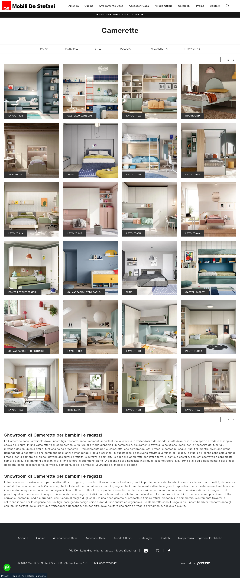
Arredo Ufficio (164, 5)
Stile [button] (98, 48)
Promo (200, 5)
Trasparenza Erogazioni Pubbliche (200, 538)
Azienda (74, 5)
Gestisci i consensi (35, 575)
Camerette (137, 14)
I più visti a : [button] (192, 48)
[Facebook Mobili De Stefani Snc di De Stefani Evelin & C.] (169, 550)
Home (99, 14)
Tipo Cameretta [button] (158, 48)
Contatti (215, 5)
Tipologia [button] (124, 48)
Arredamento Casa (111, 5)
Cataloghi (184, 5)
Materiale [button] (71, 48)
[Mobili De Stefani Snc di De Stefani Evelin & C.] (28, 6)
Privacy (5, 575)
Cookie (16, 575)
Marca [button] (44, 48)
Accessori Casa (139, 5)
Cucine (89, 5)
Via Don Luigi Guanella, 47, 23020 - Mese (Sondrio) (102, 550)
